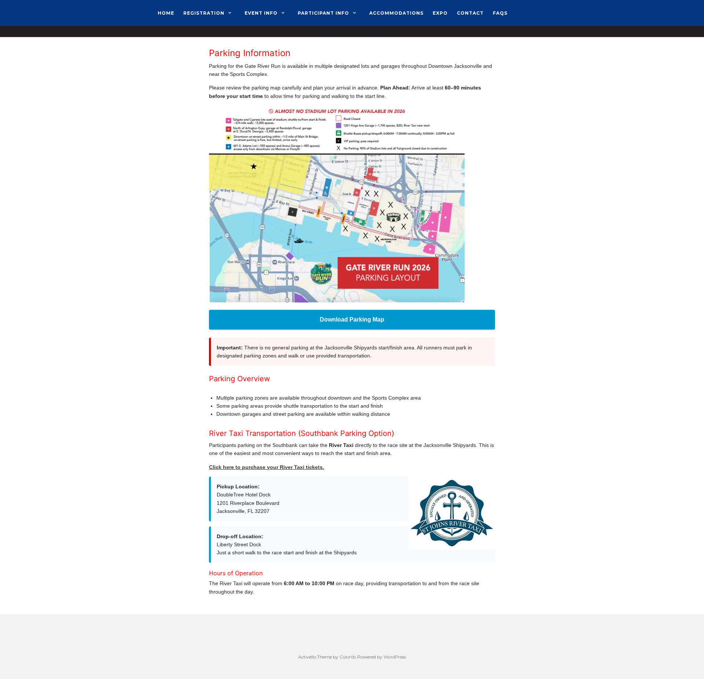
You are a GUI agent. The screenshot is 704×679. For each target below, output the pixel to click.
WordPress (395, 657)
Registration (203, 13)
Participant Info (323, 13)
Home (166, 13)
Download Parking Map (352, 319)
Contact (470, 13)
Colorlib (348, 657)
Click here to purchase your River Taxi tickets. (266, 467)
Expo (440, 13)
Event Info (261, 13)
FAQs (500, 13)
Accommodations (396, 13)
